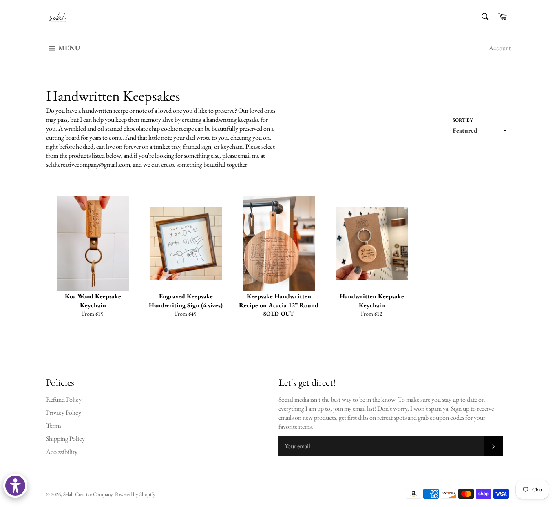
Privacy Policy (63, 412)
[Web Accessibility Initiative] (15, 485)
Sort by (463, 120)
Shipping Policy (65, 438)
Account (500, 48)
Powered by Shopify (135, 494)
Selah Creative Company (88, 494)
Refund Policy (64, 399)
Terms (53, 425)
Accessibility (61, 451)
